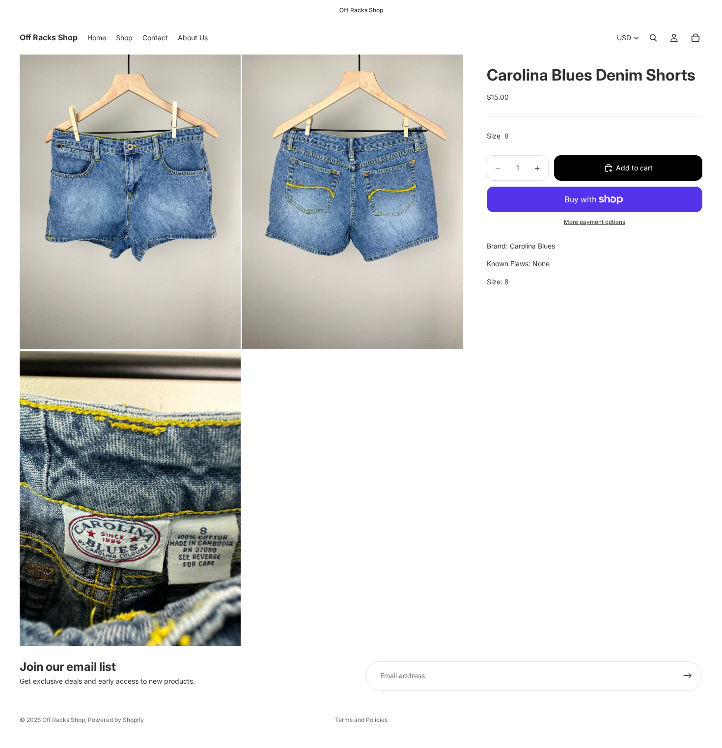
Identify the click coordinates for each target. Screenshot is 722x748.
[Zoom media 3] (130, 498)
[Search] (653, 38)
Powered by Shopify (116, 719)
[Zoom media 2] (352, 202)
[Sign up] (687, 675)
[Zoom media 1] (130, 202)
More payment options (594, 222)
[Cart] (695, 38)
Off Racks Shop (63, 719)
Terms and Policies (361, 719)
